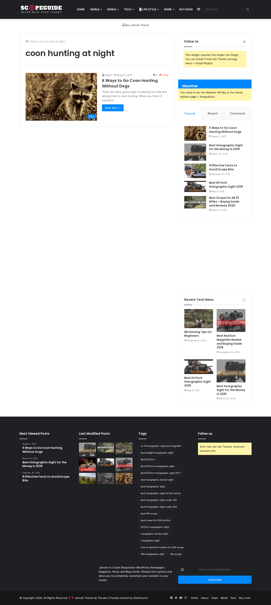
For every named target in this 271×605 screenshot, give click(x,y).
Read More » (113, 107)
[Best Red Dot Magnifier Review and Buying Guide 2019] (231, 320)
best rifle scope (149, 513)
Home (81, 9)
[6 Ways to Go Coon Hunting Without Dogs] (195, 133)
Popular (190, 113)
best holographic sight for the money (161, 493)
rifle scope (176, 554)
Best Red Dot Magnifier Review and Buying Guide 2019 (229, 341)
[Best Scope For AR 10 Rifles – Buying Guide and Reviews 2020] (195, 202)
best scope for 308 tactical (155, 520)
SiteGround (140, 597)
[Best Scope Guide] (41, 9)
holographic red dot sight (154, 533)
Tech (127, 9)
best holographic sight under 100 (159, 499)
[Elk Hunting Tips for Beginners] (198, 318)
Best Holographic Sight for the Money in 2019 (226, 147)
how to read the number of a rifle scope (162, 547)
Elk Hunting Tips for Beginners (198, 334)
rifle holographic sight (152, 554)
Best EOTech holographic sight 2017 (161, 472)
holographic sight (150, 540)
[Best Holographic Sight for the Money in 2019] (195, 152)
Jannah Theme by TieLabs (91, 597)
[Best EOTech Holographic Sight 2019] (195, 186)
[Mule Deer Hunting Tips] (87, 464)
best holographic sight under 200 (159, 506)
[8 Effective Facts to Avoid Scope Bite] (195, 171)
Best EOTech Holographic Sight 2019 (226, 185)
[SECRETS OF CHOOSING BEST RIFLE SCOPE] (105, 478)
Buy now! (186, 9)
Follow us (205, 433)
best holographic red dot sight (157, 479)
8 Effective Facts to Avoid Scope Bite (223, 167)
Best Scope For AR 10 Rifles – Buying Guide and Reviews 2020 (224, 201)
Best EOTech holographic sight (158, 466)
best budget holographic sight (157, 452)
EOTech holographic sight (155, 526)
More (168, 9)
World (94, 9)
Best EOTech (148, 459)
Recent (213, 113)
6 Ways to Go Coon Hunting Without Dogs (225, 130)
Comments (237, 113)
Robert (108, 75)
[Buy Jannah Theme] (135, 24)
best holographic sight (153, 486)
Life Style (149, 9)
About (205, 597)
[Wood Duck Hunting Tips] (87, 478)
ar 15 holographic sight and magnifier (161, 445)
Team (214, 597)
